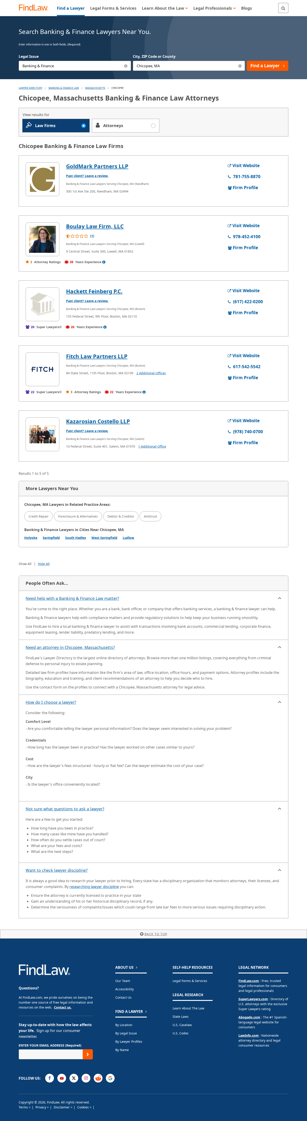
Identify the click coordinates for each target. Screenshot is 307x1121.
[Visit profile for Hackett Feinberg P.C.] (42, 304)
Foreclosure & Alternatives (78, 516)
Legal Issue (29, 56)
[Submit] (88, 1054)
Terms (24, 1107)
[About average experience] (103, 262)
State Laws (181, 1016)
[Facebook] (49, 1078)
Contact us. (62, 1007)
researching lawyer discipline (94, 886)
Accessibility (124, 989)
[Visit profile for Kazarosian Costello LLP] (42, 434)
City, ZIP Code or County (154, 56)
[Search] (283, 8)
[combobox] (75, 66)
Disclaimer (62, 1107)
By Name (122, 1050)
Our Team (122, 981)
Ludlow (128, 538)
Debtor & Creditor (120, 516)
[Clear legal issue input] (126, 66)
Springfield (51, 538)
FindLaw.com (248, 981)
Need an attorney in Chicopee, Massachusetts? (70, 647)
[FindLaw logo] (35, 8)
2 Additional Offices (151, 373)
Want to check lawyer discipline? (57, 870)
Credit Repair (39, 516)
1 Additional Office (152, 446)
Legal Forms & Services (190, 981)
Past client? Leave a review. (87, 176)
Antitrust (150, 516)
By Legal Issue (126, 1033)
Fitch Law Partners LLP (96, 356)
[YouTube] (61, 1078)
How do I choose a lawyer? (51, 702)
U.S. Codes (181, 1033)
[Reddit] (98, 1078)
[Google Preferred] (110, 1078)
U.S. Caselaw (182, 1025)
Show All (25, 564)
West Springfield (104, 538)
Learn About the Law (188, 1008)
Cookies (83, 1107)
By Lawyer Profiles (128, 1041)
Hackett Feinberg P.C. (94, 291)
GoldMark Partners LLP (97, 166)
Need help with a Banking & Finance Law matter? (72, 598)
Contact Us (123, 997)
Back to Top (156, 934)
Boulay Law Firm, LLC (95, 226)
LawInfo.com (248, 1035)
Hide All (44, 564)
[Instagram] (86, 1078)
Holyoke (30, 538)
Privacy (41, 1107)
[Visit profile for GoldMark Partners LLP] (42, 179)
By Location (123, 1025)
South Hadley (75, 538)
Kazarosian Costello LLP (98, 421)
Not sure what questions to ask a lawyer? (65, 809)
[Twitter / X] (73, 1078)
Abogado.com (249, 1017)
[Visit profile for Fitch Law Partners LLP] (42, 369)
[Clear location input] (240, 66)
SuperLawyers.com (253, 999)
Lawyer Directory (30, 88)
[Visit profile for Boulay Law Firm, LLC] (42, 239)
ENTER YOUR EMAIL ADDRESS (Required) (50, 1045)
